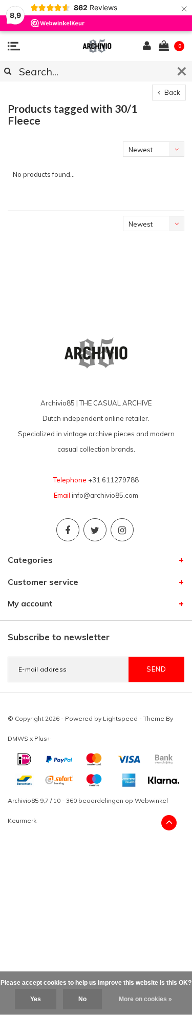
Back (171, 92)
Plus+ (42, 738)
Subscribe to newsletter (59, 637)
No (82, 999)
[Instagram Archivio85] (122, 529)
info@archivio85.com (105, 495)
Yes (35, 999)
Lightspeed (120, 718)
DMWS (18, 738)
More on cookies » (145, 999)
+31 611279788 (113, 480)
